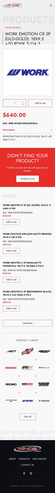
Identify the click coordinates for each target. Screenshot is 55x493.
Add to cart (40, 103)
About (12, 458)
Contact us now (28, 178)
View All (27, 416)
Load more (27, 323)
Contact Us (27, 465)
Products (24, 458)
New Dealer (39, 458)
